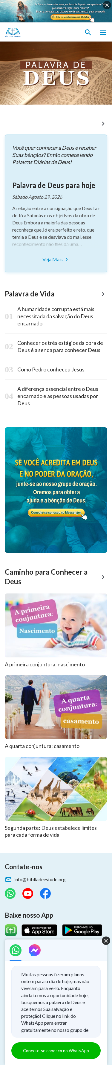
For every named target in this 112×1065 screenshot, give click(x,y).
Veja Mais (52, 259)
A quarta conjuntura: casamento (42, 746)
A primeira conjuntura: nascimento (45, 664)
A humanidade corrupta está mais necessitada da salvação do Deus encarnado (55, 316)
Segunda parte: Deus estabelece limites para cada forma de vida (51, 831)
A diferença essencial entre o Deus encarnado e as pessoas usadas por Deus (57, 395)
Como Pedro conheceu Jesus (51, 369)
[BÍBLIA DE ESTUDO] (33, 32)
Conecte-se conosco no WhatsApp (56, 1050)
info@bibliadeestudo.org (40, 879)
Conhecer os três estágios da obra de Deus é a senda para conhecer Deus (60, 346)
